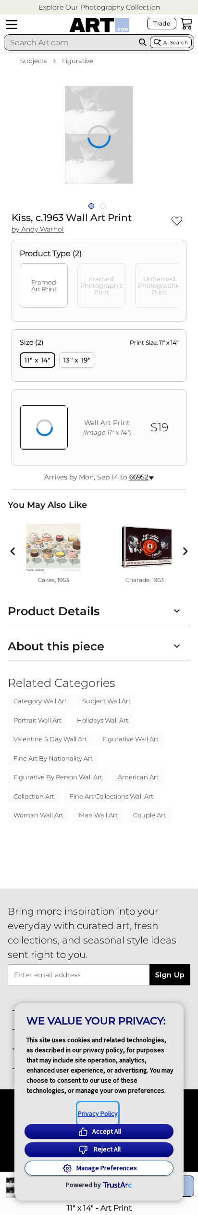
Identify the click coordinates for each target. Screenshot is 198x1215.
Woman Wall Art (38, 815)
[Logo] (99, 25)
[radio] (37, 360)
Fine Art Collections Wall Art (111, 796)
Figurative (77, 61)
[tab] (44, 285)
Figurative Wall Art (130, 739)
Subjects (33, 61)
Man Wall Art (98, 815)
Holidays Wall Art (102, 720)
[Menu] (11, 24)
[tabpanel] (99, 397)
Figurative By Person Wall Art (57, 777)
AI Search (175, 42)
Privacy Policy (98, 1113)
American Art (138, 777)
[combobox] (70, 42)
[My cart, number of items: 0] (186, 23)
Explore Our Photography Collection (99, 7)
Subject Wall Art (106, 701)
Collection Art (33, 796)
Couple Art (149, 815)
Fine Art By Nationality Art (53, 758)
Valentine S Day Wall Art (50, 739)
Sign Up (170, 974)
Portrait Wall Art (37, 720)
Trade (161, 23)
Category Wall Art (40, 701)
